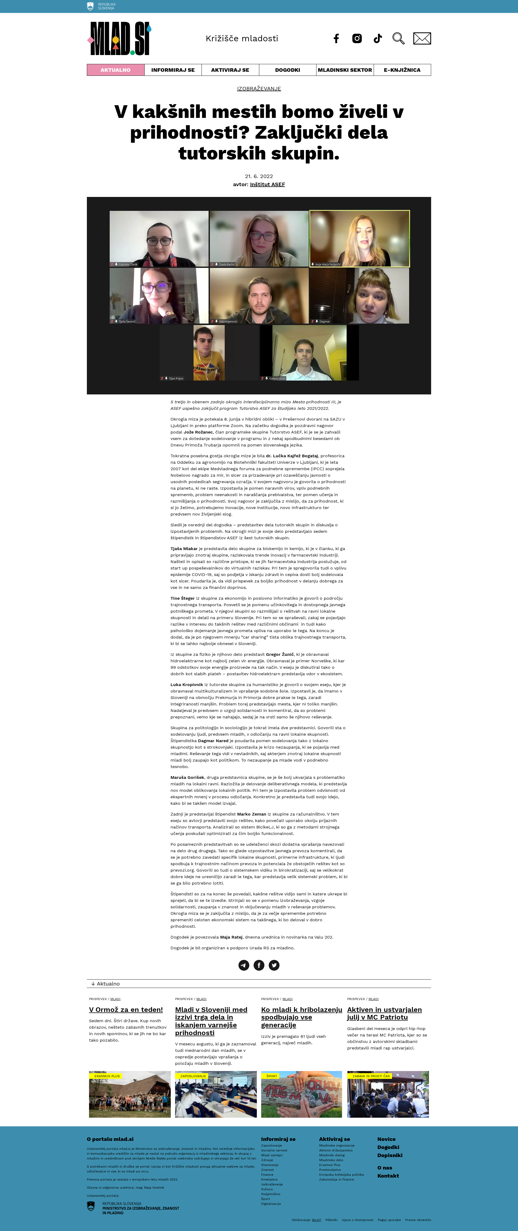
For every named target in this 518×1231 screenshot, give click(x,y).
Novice (386, 1139)
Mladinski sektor (345, 71)
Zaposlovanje (193, 1076)
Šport (272, 1076)
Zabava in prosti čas (371, 1076)
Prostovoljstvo (330, 1170)
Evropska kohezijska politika (341, 1175)
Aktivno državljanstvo (336, 1150)
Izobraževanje (259, 88)
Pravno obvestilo (418, 1220)
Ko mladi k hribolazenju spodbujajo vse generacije (301, 1017)
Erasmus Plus (107, 1076)
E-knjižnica (402, 70)
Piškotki (331, 1220)
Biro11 (316, 1220)
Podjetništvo (270, 1194)
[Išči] (399, 38)
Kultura (267, 1189)
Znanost (267, 1170)
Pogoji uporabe (389, 1220)
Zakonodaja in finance (336, 1179)
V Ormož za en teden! (126, 1009)
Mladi (115, 999)
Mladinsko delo (331, 1160)
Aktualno (116, 71)
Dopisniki (390, 1155)
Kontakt (388, 1175)
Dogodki (287, 70)
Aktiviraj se (230, 71)
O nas (384, 1167)
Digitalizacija (271, 1204)
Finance (267, 1175)
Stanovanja (269, 1165)
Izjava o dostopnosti (357, 1220)
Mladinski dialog (332, 1155)
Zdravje (267, 1160)
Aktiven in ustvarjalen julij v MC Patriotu (384, 1013)
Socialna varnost (274, 1150)
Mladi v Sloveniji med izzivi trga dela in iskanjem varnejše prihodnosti (211, 1021)
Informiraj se (173, 71)
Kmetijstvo (269, 1179)
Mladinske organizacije (337, 1145)
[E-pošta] (422, 38)
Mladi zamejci (272, 1155)
